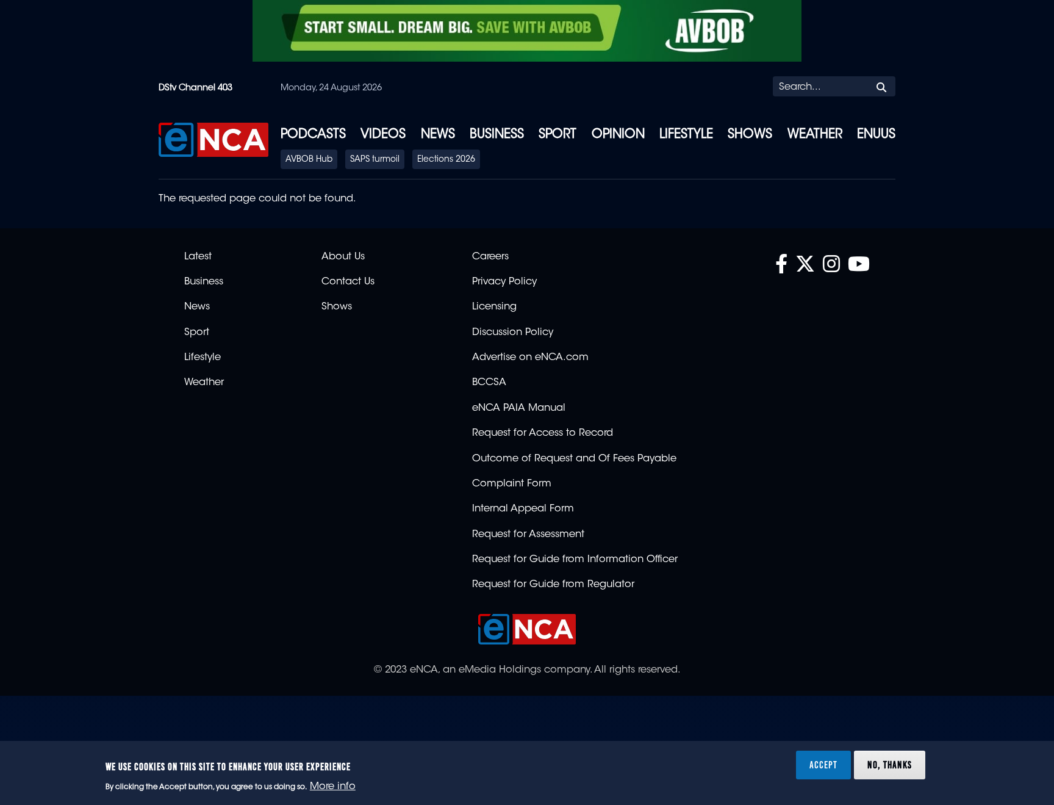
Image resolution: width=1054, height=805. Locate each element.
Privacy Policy (504, 282)
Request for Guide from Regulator (553, 585)
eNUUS (876, 135)
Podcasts (313, 135)
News (438, 135)
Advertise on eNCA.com (530, 358)
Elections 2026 (446, 160)
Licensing (494, 307)
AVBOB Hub (308, 160)
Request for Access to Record (542, 433)
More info (333, 787)
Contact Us (348, 282)
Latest (198, 257)
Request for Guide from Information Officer (575, 560)
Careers (490, 257)
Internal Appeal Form (523, 509)
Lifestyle (686, 135)
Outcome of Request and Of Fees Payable (574, 459)
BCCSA (489, 383)
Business (497, 135)
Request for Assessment (528, 535)
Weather (814, 135)
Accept (823, 765)
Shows (750, 135)
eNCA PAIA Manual (518, 408)
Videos (383, 135)
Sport (557, 135)
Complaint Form (511, 484)
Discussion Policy (512, 333)
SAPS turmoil (375, 160)
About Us (343, 257)
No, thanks (889, 765)
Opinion (618, 135)
